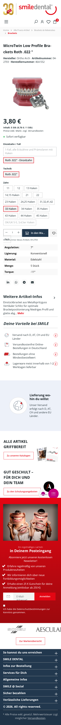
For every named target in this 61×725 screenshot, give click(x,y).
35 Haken (42, 208)
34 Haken (26, 208)
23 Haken (10, 201)
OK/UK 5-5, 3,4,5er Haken (19, 222)
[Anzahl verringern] (6, 232)
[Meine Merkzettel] (48, 21)
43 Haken (10, 215)
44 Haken (26, 215)
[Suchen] (36, 21)
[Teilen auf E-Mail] (32, 282)
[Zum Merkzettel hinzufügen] (54, 233)
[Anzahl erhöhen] (18, 232)
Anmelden (45, 596)
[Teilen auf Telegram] (24, 282)
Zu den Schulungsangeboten (22, 491)
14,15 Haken (12, 195)
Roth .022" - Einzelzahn (18, 160)
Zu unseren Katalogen (18, 455)
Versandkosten (36, 718)
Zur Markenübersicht (30, 641)
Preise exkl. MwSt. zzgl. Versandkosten (23, 130)
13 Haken (31, 188)
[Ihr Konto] (42, 21)
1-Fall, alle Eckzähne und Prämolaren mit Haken (29, 151)
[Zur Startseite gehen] (30, 9)
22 (37, 195)
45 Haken (41, 215)
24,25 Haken (28, 201)
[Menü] (6, 21)
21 (27, 195)
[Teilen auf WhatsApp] (16, 282)
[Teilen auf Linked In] (8, 282)
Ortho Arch (24, 58)
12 (18, 188)
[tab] (29, 304)
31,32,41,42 (46, 201)
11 (8, 188)
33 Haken (10, 208)
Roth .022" (11, 174)
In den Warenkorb (39, 233)
